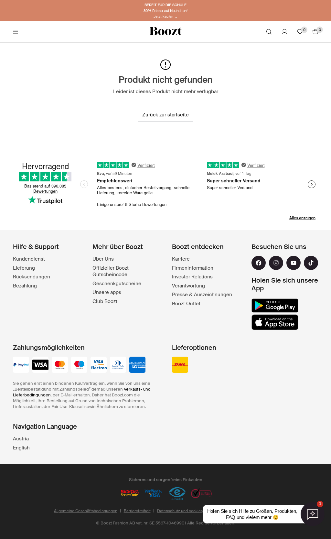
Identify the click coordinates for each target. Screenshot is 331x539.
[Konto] (284, 32)
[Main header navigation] (15, 32)
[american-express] (137, 365)
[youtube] (293, 263)
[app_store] (274, 322)
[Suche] (269, 32)
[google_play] (274, 305)
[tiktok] (311, 263)
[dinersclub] (118, 365)
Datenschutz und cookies (180, 510)
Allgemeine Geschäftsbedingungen (85, 510)
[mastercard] (60, 365)
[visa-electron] (99, 365)
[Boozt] (165, 32)
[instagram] (276, 263)
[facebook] (258, 263)
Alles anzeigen (302, 218)
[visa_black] (40, 365)
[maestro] (79, 365)
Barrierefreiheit (137, 510)
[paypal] (21, 365)
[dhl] (180, 365)
